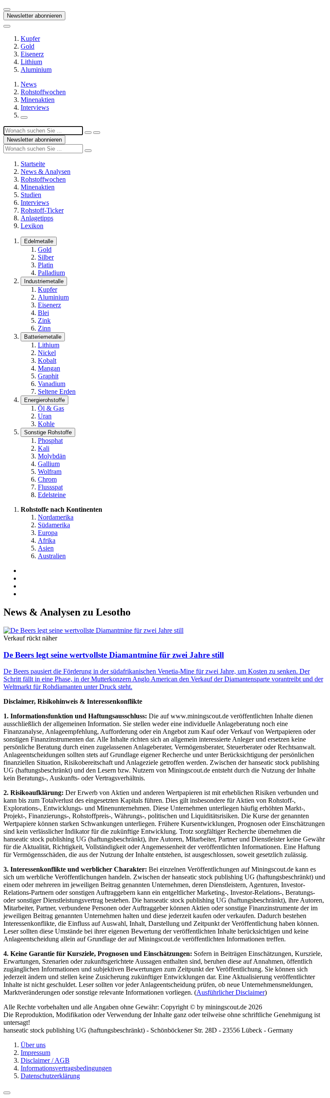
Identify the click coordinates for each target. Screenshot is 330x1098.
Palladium (51, 272)
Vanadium (51, 383)
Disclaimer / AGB (45, 1060)
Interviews (35, 107)
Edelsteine (52, 494)
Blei (43, 312)
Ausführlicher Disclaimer (230, 992)
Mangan (49, 368)
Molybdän (52, 456)
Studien (31, 194)
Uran (45, 416)
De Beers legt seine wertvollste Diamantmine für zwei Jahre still (113, 654)
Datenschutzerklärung (50, 1075)
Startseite (33, 163)
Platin (45, 265)
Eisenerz (32, 54)
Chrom (47, 479)
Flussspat (50, 487)
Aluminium (36, 69)
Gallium (49, 463)
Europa (48, 532)
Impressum (35, 1052)
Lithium (31, 61)
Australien (52, 556)
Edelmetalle (38, 241)
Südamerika (54, 525)
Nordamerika (55, 517)
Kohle (46, 423)
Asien (46, 548)
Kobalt (47, 360)
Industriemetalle (44, 281)
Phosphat (50, 440)
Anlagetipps (37, 218)
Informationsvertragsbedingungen (66, 1068)
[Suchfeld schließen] (88, 132)
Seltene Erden (57, 391)
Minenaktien (38, 99)
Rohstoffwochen (43, 92)
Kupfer (30, 38)
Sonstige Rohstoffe (48, 432)
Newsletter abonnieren (34, 15)
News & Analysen (45, 171)
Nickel (47, 352)
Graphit (48, 376)
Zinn (44, 328)
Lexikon (32, 225)
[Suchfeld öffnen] (24, 117)
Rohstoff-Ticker (42, 210)
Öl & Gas (51, 408)
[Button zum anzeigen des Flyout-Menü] (6, 9)
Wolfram (49, 471)
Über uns (33, 1045)
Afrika (46, 540)
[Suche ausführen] (96, 132)
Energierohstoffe (44, 400)
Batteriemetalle (42, 337)
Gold (27, 46)
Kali (43, 448)
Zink (44, 320)
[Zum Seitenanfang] (6, 1093)
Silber (46, 257)
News (29, 84)
